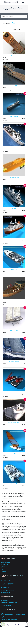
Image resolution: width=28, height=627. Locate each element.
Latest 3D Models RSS (6, 605)
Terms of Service (4, 564)
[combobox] (14, 16)
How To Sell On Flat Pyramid (7, 584)
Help (2, 569)
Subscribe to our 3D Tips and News (9, 602)
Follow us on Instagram (9, 617)
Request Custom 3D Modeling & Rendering (10, 580)
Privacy (2, 567)
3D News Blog (4, 600)
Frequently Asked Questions (7, 590)
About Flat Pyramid (5, 562)
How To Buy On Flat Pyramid (7, 583)
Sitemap (3, 604)
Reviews (3, 589)
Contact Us (3, 571)
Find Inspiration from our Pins (10, 619)
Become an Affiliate (5, 592)
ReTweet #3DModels (8, 614)
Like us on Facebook (20, 614)
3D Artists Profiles (5, 587)
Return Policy (4, 566)
